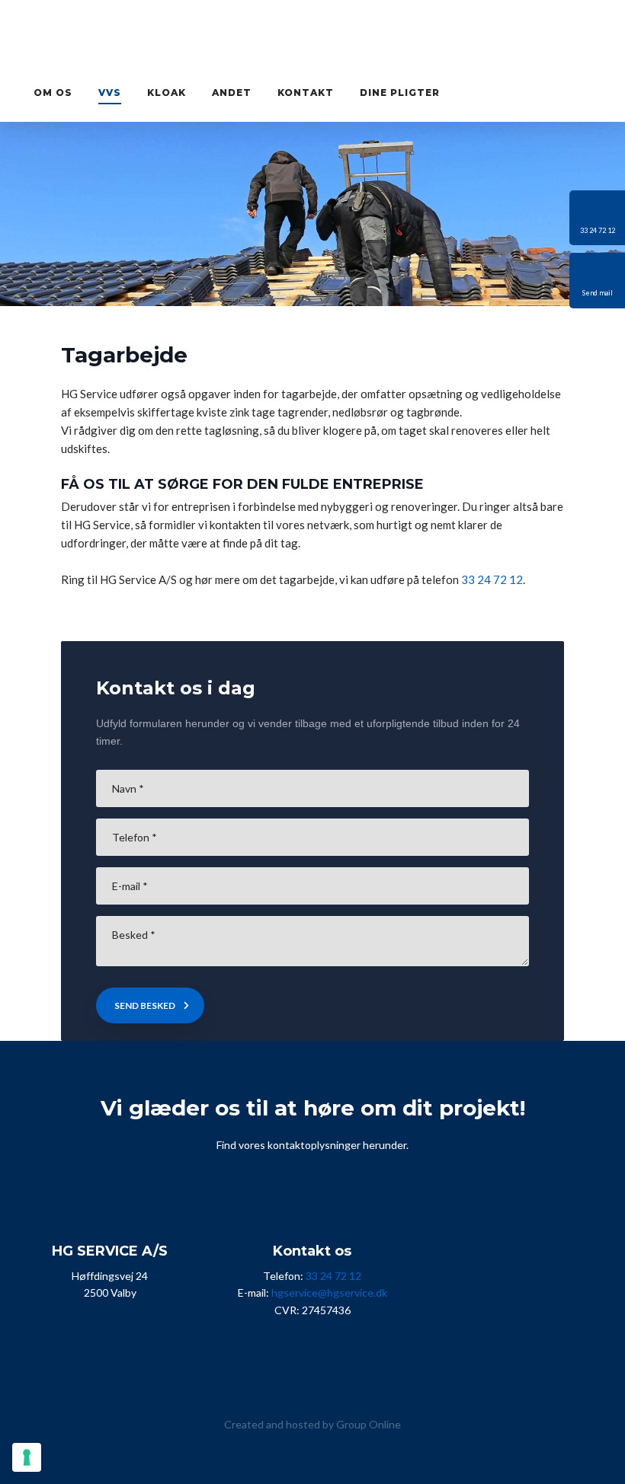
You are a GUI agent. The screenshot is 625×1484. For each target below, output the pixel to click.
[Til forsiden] (312, 37)
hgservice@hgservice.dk (329, 1292)
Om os (53, 92)
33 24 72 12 (492, 579)
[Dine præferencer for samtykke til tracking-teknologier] (26, 1457)
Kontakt (305, 92)
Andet (232, 92)
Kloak (166, 92)
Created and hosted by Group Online (312, 1424)
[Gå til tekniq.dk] (231, 1367)
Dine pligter (400, 92)
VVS (109, 92)
